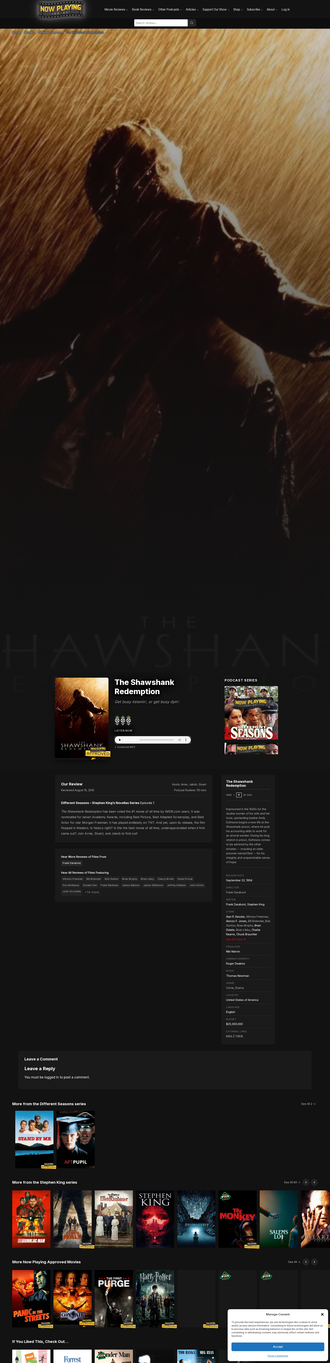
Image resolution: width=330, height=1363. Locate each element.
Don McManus (71, 885)
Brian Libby (147, 878)
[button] (322, 1314)
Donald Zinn (90, 885)
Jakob (193, 784)
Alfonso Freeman (73, 878)
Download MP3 (126, 747)
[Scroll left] (305, 1182)
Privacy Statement (278, 1355)
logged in (51, 1077)
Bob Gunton (111, 878)
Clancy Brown (166, 878)
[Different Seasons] (251, 713)
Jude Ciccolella (72, 891)
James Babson (131, 885)
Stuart (202, 784)
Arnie (184, 784)
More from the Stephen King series (44, 1182)
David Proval (185, 878)
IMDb (229, 1036)
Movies (29, 32)
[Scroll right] (314, 1182)
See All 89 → (292, 1182)
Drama (239, 987)
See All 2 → (308, 1103)
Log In (285, 9)
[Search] (192, 23)
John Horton (197, 885)
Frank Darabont (72, 863)
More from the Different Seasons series (49, 1104)
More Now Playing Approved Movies (46, 1262)
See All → (294, 1261)
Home (16, 32)
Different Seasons (50, 32)
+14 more (92, 892)
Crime (230, 987)
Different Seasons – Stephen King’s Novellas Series (100, 803)
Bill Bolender (94, 878)
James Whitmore (153, 885)
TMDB (239, 1036)
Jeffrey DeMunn (176, 885)
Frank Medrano (109, 885)
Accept (278, 1346)
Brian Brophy (129, 878)
